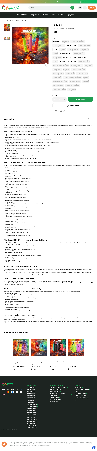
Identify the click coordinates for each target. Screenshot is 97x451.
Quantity (54, 95)
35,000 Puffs (32, 413)
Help (91, 2)
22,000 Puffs (32, 406)
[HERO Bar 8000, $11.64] (76, 347)
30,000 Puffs (32, 411)
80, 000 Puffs (32, 423)
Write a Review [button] (71, 28)
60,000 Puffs (32, 419)
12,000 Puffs (31, 396)
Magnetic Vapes (56, 400)
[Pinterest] (64, 111)
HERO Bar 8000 (72, 366)
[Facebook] (53, 111)
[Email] (56, 111)
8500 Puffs (31, 389)
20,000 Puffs (32, 404)
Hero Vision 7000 (36, 366)
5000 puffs (31, 387)
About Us (78, 387)
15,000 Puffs (31, 398)
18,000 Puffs (31, 402)
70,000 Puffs (32, 421)
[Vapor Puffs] (8, 384)
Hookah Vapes (55, 389)
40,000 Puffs (32, 415)
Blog (77, 400)
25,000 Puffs (32, 408)
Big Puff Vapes (22, 15)
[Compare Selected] (80, 8)
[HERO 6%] (30, 45)
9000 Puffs (31, 392)
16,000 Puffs (31, 400)
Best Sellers (55, 392)
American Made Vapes (58, 387)
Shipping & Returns (82, 398)
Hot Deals (84, 2)
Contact (78, 392)
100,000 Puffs (32, 425)
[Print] (58, 111)
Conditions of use (82, 389)
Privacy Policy (80, 396)
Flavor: (55, 38)
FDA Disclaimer (80, 394)
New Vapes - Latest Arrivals (57, 394)
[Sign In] (85, 8)
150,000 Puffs (32, 428)
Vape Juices (70, 15)
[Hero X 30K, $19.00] (58, 347)
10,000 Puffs (31, 394)
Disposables (35, 15)
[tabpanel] (7, 27)
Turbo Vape (54, 397)
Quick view (22, 342)
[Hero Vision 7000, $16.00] (39, 347)
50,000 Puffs (32, 417)
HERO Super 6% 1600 (19, 366)
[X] (61, 111)
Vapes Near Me (57, 15)
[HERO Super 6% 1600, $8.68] (21, 347)
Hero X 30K (53, 366)
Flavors (45, 15)
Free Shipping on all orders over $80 (48, 2)
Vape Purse (54, 402)
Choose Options (20, 355)
